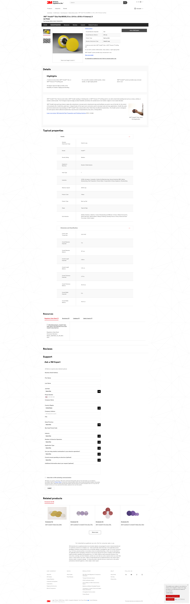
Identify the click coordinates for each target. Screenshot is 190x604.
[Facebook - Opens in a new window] (137, 575)
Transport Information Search (89, 578)
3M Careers (49, 576)
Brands (65, 8)
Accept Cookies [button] (170, 599)
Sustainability (49, 583)
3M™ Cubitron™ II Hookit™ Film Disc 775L (82, 524)
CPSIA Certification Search (88, 580)
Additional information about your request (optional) (59, 463)
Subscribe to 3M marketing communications (59, 477)
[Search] (125, 2)
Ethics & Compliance (51, 588)
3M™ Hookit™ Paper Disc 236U (53, 524)
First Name (48, 378)
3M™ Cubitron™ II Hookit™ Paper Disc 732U (132, 524)
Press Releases (70, 576)
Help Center (113, 574)
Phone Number (49, 394)
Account (139, 8)
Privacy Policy (58, 482)
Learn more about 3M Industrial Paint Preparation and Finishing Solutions (66, 113)
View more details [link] (89, 55)
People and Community (52, 586)
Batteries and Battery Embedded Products (91, 586)
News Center (69, 574)
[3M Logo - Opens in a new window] (55, 2)
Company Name (49, 400)
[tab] (51, 318)
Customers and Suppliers (52, 581)
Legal (53, 600)
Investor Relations (50, 579)
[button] (180, 599)
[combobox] (46, 397)
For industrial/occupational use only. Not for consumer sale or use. (100, 58)
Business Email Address (51, 372)
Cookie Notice (169, 592)
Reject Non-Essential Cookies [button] (172, 596)
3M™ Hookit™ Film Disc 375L (103, 524)
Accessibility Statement (73, 600)
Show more (95, 532)
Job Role (47, 388)
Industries (57, 8)
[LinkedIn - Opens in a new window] (126, 575)
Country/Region (49, 405)
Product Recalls (86, 594)
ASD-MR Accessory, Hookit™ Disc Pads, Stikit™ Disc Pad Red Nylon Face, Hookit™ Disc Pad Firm (57, 326)
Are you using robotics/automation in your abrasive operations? (62, 451)
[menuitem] (45, 25)
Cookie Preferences (93, 600)
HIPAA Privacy (61, 600)
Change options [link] (88, 28)
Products (49, 8)
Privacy (56, 600)
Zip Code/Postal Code (51, 428)
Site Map (113, 576)
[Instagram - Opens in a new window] (142, 575)
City (46, 416)
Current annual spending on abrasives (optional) (58, 457)
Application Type (49, 445)
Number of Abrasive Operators (53, 439)
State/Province (49, 422)
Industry (47, 433)
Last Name (48, 383)
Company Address (50, 411)
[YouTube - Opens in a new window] (131, 575)
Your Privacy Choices (83, 600)
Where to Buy (113, 579)
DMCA (66, 600)
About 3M (49, 574)
